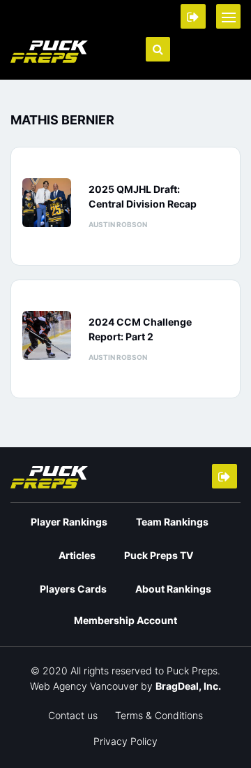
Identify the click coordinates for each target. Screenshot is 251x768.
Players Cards (73, 589)
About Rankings (173, 589)
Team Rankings (172, 522)
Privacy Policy (125, 741)
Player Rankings (69, 522)
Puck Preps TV (158, 555)
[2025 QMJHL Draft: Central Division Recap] (50, 202)
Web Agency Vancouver (84, 686)
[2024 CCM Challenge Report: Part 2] (50, 335)
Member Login (193, 16)
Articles (77, 555)
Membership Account (125, 620)
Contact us (73, 715)
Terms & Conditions (159, 715)
